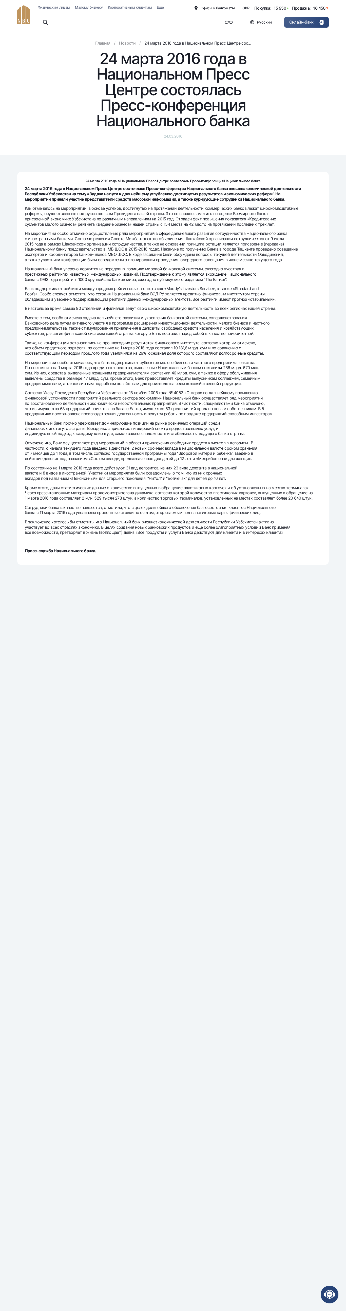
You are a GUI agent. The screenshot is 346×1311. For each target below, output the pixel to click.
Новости (127, 43)
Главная (102, 43)
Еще (160, 7)
